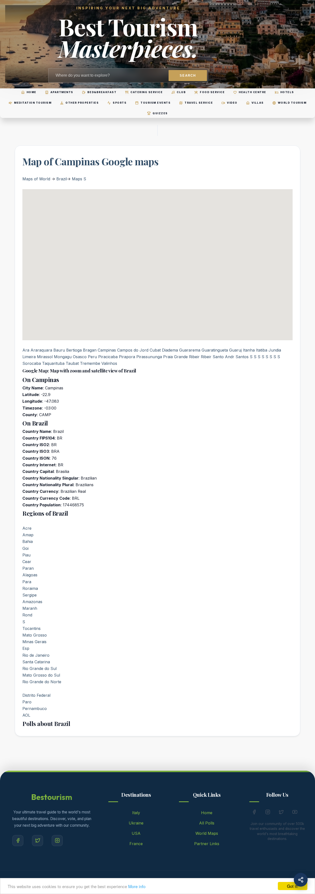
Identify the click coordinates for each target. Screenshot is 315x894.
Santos (242, 356)
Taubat (72, 363)
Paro (27, 701)
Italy (136, 812)
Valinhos (109, 363)
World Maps (206, 833)
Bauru (59, 350)
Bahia (27, 541)
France (136, 843)
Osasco (80, 356)
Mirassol (45, 356)
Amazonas (32, 601)
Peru (92, 356)
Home (206, 812)
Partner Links (206, 843)
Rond (27, 614)
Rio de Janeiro (35, 655)
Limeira (29, 356)
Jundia (274, 350)
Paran (28, 568)
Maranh (29, 608)
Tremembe (90, 363)
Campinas (107, 350)
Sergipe (29, 595)
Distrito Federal (36, 695)
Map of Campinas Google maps (90, 161)
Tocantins (31, 628)
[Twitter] (37, 840)
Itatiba (261, 350)
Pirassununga (149, 356)
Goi (25, 548)
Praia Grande (175, 356)
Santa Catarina (36, 661)
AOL (26, 715)
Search (188, 75)
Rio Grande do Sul (39, 668)
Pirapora (127, 356)
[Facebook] (17, 840)
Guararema (189, 350)
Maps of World (36, 178)
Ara (25, 350)
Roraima (30, 588)
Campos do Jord (132, 350)
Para (26, 581)
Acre (27, 528)
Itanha (249, 350)
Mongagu (63, 356)
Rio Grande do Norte (41, 681)
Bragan (89, 350)
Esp (25, 648)
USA (136, 833)
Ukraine (136, 823)
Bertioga (74, 350)
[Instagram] (57, 840)
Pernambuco (34, 708)
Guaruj (235, 350)
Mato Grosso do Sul (41, 675)
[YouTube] (294, 812)
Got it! (292, 886)
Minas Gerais (34, 641)
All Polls (206, 823)
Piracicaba (108, 356)
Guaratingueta (215, 350)
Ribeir (194, 356)
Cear (26, 561)
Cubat (155, 350)
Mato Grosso (34, 635)
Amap (27, 534)
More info (136, 886)
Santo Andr (223, 356)
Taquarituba (53, 363)
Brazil (61, 178)
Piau (26, 555)
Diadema (170, 350)
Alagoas (29, 574)
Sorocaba (31, 363)
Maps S (79, 178)
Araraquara (41, 350)
